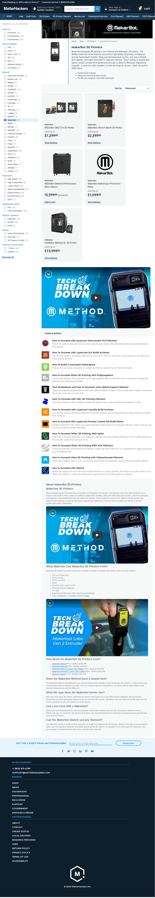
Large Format (15, 186)
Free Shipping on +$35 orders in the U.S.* (20, 2)
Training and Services (98, 16)
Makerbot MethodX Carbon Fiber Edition (68, 671)
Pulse (12, 144)
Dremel (12, 93)
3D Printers (44, 16)
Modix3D (13, 130)
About (16, 823)
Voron (12, 161)
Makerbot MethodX (60, 666)
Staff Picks (31, 16)
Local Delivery (21, 835)
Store (82, 41)
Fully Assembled (17, 211)
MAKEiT (13, 116)
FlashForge (14, 99)
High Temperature (17, 182)
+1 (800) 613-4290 (67, 2)
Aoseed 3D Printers (17, 76)
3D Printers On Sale (18, 240)
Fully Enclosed (16, 193)
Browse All (8, 257)
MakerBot (13, 120)
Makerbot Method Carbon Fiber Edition (68, 669)
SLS (11, 57)
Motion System (10, 215)
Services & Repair (22, 812)
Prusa (12, 140)
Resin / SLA (14, 54)
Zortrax (13, 171)
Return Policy (21, 848)
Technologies (9, 44)
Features (7, 175)
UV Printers (14, 68)
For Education (16, 36)
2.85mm (13, 252)
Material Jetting (16, 64)
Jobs (15, 844)
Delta (11, 225)
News (15, 787)
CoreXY (13, 222)
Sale (21, 16)
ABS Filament (133, 16)
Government (20, 808)
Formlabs (14, 103)
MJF (11, 61)
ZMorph (13, 168)
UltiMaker (14, 157)
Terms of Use (20, 856)
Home (74, 41)
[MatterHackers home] (15, 8)
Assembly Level (10, 204)
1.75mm (13, 248)
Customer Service (50, 2)
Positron (13, 137)
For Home (14, 33)
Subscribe (128, 743)
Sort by (118, 88)
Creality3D (14, 89)
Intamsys (13, 110)
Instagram (74, 751)
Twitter (68, 751)
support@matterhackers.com (31, 772)
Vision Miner (14, 164)
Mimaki (12, 127)
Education (18, 800)
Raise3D (13, 147)
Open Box (13, 237)
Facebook (62, 751)
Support (17, 804)
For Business (15, 39)
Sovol (12, 154)
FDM (12, 51)
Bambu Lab (79, 16)
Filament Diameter (12, 244)
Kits (11, 207)
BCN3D (12, 86)
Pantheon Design (17, 134)
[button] (47, 9)
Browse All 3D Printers (15, 24)
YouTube (92, 751)
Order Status (20, 831)
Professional (20, 795)
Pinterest (86, 751)
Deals (5, 230)
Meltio (12, 123)
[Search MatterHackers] (97, 9)
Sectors (6, 29)
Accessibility (20, 861)
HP (10, 106)
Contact (17, 827)
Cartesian (14, 219)
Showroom (19, 791)
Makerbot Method (59, 664)
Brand (5, 72)
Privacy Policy (21, 852)
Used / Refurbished (18, 233)
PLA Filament (117, 16)
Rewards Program (24, 840)
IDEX (12, 199)
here (87, 596)
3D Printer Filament (62, 16)
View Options (51, 143)
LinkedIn (80, 751)
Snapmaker (15, 151)
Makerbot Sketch (59, 674)
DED (11, 47)
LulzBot (12, 113)
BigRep (12, 82)
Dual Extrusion (16, 196)
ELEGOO (13, 96)
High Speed (15, 179)
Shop (15, 783)
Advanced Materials (18, 189)
